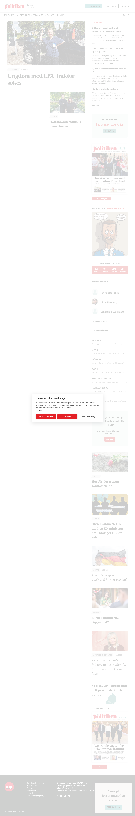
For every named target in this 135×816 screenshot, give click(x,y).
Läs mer (39, 410)
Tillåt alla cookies (46, 417)
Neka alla (67, 417)
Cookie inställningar (89, 417)
